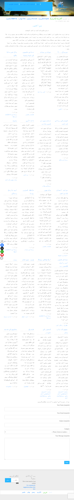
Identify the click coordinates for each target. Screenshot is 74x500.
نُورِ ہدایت (41, 92)
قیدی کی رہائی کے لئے (61, 122)
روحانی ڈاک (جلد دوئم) (11, 115)
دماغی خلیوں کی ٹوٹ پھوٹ (28, 53)
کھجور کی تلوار (47, 330)
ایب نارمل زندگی (12, 191)
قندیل (31, 329)
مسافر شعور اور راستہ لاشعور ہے (63, 263)
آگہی (60, 109)
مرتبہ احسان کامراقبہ (62, 191)
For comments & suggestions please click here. (29, 487)
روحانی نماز (29, 249)
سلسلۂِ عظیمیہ (13, 4)
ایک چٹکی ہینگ (44, 259)
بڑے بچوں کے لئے (11, 180)
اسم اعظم (25, 316)
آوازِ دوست (7, 316)
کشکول (26, 386)
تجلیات (8, 386)
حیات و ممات (45, 52)
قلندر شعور (29, 114)
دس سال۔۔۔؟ (63, 52)
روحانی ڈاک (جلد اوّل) (11, 250)
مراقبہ (9, 8)
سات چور (47, 190)
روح (38, 4)
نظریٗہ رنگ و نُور (62, 325)
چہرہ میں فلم (28, 259)
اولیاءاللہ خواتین (27, 4)
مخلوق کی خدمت (10, 329)
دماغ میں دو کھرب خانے (45, 122)
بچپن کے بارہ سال (62, 330)
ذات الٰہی (30, 121)
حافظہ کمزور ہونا (28, 191)
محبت (15, 121)
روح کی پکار (46, 186)
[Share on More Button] (1, 258)
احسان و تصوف (63, 255)
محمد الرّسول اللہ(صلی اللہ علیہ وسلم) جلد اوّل (62, 395)
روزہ (15, 259)
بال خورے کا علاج (11, 53)
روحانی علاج (63, 160)
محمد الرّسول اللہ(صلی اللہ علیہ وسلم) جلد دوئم (45, 395)
